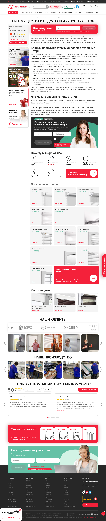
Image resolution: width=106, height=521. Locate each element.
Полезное (66, 499)
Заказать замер (56, 7)
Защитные (29, 492)
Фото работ (31, 1)
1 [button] (47, 417)
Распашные (48, 494)
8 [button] (56, 417)
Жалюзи (11, 478)
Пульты (47, 480)
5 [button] (52, 417)
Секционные (48, 499)
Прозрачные (29, 497)
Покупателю (52, 1)
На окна (28, 480)
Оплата (66, 487)
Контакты (80, 1)
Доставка (66, 494)
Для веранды (29, 501)
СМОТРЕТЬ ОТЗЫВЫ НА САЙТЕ (18, 42)
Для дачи (28, 483)
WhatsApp (47, 390)
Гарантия (66, 497)
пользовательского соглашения (90, 517)
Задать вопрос (90, 505)
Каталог (13, 12)
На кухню (10, 487)
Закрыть (11, 517)
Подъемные (48, 497)
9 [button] (57, 417)
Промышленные (49, 506)
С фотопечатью (30, 506)
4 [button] (51, 417)
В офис (9, 485)
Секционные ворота (92, 12)
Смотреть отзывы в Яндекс (18, 39)
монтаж (51, 164)
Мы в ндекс (18, 391)
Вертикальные (12, 499)
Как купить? (67, 501)
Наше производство (69, 506)
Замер (65, 483)
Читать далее (60, 410)
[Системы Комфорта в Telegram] (90, 492)
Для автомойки (49, 504)
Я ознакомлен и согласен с (73, 31)
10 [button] (58, 417)
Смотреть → (35, 203)
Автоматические (12, 506)
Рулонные (10, 490)
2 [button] (48, 417)
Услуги (73, 1)
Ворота (47, 478)
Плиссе (10, 480)
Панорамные (48, 501)
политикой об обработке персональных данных (79, 31)
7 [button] (54, 417)
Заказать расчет (41, 1)
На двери (28, 485)
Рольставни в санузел (67, 12)
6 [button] (53, 417)
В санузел (29, 487)
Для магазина (30, 504)
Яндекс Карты (29, 390)
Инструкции (67, 504)
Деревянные (11, 497)
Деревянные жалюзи (42, 12)
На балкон (29, 490)
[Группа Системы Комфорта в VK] (83, 492)
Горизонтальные (12, 504)
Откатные (47, 485)
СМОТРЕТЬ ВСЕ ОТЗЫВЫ (88, 390)
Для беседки (29, 499)
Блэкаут (54, 12)
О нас (65, 480)
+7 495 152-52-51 (90, 481)
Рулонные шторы (27, 12)
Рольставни (30, 478)
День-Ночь (80, 12)
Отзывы (60, 1)
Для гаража (29, 494)
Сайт (39, 390)
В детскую (10, 492)
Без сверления (12, 501)
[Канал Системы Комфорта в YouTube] (87, 492)
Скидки (66, 1)
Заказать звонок (19, 124)
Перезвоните (69, 7)
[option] (16, 343)
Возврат (66, 492)
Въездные (48, 490)
